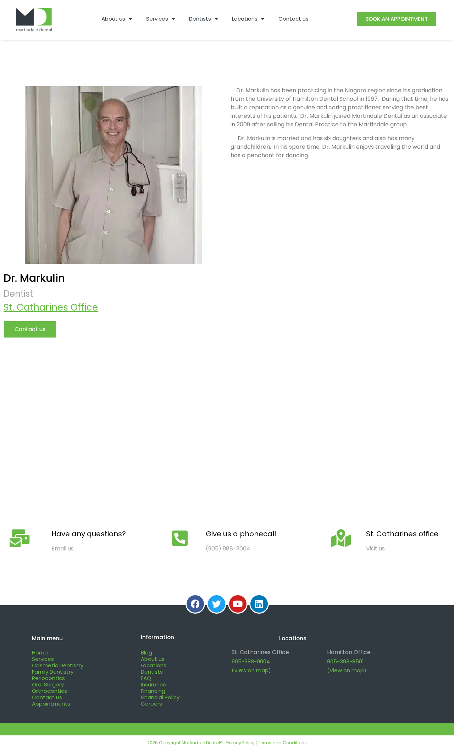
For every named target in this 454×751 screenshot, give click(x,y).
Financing (153, 691)
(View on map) (251, 670)
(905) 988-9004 (228, 548)
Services (157, 18)
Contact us (293, 18)
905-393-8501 (345, 661)
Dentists (200, 18)
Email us (62, 548)
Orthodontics (49, 691)
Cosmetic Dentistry (57, 665)
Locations (245, 18)
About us (113, 18)
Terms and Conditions (282, 743)
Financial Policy (160, 697)
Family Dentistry (52, 671)
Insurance (153, 684)
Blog (146, 652)
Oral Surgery (48, 684)
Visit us (375, 548)
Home (40, 652)
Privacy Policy (240, 743)
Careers (151, 703)
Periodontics (48, 678)
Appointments (51, 703)
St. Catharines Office (51, 307)
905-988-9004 (251, 661)
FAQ (146, 678)
